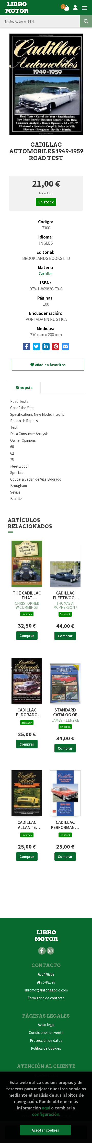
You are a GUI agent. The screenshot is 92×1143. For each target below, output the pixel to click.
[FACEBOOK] (42, 951)
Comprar (26, 635)
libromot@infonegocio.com (46, 990)
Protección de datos (46, 1040)
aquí (46, 1108)
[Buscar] (86, 21)
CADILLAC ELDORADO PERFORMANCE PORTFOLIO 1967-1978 (27, 712)
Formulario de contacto (46, 998)
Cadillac (46, 273)
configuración (45, 1114)
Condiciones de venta (46, 1032)
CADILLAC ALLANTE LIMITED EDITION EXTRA (26, 825)
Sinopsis (24, 387)
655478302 (46, 974)
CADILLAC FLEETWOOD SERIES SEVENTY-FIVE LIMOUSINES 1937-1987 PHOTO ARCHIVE (65, 595)
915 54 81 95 (46, 982)
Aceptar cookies (45, 1130)
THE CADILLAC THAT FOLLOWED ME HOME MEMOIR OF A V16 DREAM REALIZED (27, 595)
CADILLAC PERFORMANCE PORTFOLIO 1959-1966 (65, 825)
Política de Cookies (46, 1048)
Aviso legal (46, 1024)
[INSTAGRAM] (50, 951)
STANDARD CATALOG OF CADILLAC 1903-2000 (65, 712)
